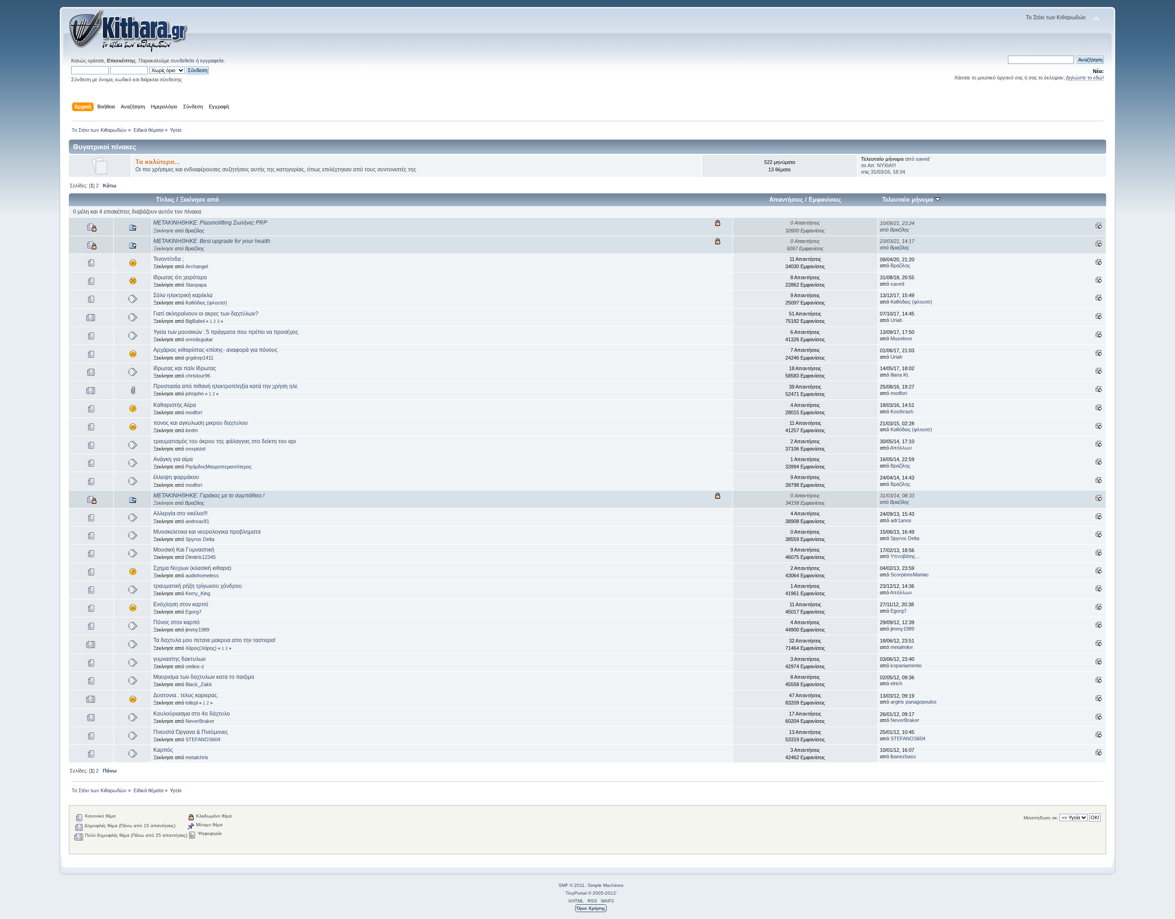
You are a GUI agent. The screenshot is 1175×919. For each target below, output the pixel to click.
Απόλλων (901, 448)
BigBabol (195, 321)
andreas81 (197, 521)
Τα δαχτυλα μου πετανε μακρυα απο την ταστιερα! (214, 640)
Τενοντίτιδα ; (168, 259)
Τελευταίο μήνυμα (908, 199)
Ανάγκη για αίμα (173, 459)
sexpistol (195, 448)
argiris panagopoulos (913, 702)
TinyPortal (576, 893)
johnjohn (194, 393)
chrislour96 (197, 375)
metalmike (901, 647)
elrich (896, 683)
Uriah (896, 320)
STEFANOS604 (202, 739)
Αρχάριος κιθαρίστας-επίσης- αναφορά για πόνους (215, 350)
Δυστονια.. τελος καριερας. (185, 695)
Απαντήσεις (786, 199)
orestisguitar (199, 339)
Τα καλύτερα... (157, 161)
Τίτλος (165, 199)
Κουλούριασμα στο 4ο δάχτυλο (191, 713)
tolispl (191, 702)
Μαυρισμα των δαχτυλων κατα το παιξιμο (203, 677)
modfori (898, 393)
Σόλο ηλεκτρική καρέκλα (183, 295)
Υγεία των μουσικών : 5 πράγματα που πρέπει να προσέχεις (225, 332)
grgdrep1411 (199, 358)
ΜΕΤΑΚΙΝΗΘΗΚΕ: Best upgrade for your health (211, 241)
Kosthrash (901, 411)
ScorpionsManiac (909, 574)
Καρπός (163, 750)
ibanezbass (903, 756)
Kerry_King (197, 593)
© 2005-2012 (602, 893)
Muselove (901, 338)
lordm (191, 430)
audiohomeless (202, 575)
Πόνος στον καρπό (176, 622)
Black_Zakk (198, 684)
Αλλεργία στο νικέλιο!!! (180, 513)
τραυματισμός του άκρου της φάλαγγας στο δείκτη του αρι (224, 441)
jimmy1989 (197, 629)
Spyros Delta (199, 539)
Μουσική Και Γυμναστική (183, 550)
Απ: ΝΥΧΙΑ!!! (881, 165)
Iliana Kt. (899, 375)
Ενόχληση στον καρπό (180, 604)
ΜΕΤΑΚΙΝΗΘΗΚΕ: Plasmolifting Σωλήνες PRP (210, 223)
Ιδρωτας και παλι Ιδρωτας (184, 368)
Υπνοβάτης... (904, 556)
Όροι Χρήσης (590, 908)
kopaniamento (906, 665)
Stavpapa (196, 285)
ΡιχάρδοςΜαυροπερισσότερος (218, 466)
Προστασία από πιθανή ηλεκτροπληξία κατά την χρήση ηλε (225, 386)
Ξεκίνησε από (199, 199)
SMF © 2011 (572, 885)
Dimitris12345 (200, 557)
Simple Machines (605, 885)
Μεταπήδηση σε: (1041, 817)
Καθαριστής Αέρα (174, 405)
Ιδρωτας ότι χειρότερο (180, 277)
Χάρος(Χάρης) (201, 648)
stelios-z (194, 666)
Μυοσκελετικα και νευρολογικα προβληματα (207, 532)
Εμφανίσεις (825, 199)
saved (922, 159)
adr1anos (901, 520)
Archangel (196, 266)
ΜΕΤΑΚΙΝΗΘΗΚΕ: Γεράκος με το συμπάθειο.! (208, 495)
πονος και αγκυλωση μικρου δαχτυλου (200, 423)
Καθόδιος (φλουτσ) (206, 302)
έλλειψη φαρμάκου (176, 477)
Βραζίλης (194, 230)
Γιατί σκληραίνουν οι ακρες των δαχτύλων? (205, 313)
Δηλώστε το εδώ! (1085, 77)
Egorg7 (193, 612)
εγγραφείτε (212, 60)
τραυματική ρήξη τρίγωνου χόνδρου (197, 586)
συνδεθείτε (183, 60)
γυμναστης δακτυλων (179, 659)
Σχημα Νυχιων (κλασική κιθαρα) (192, 568)
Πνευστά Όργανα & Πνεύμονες (190, 732)
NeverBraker (199, 721)
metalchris (196, 757)
